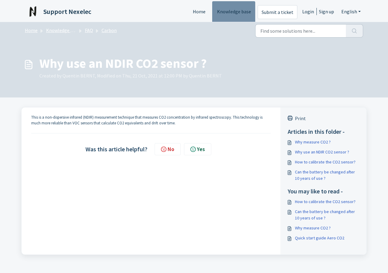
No (171, 149)
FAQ (89, 30)
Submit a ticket (277, 12)
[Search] (354, 31)
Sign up (326, 11)
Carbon (109, 30)
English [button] (349, 11)
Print (300, 118)
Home (199, 11)
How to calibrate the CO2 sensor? (325, 162)
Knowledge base (234, 11)
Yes (201, 149)
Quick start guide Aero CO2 (319, 238)
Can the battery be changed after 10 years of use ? (325, 175)
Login (308, 11)
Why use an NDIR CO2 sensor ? (322, 152)
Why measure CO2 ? (313, 142)
